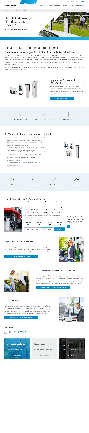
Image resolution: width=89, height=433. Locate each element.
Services (65, 5)
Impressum (39, 219)
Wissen (71, 5)
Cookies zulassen (59, 229)
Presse (67, 1)
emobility (6, 10)
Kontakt (72, 1)
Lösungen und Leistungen (54, 5)
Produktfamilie (6, 38)
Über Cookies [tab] (59, 201)
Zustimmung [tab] (30, 201)
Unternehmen (78, 5)
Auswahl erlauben (47, 229)
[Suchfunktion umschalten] (84, 5)
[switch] (39, 224)
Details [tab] (44, 201)
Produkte (42, 5)
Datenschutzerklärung (30, 219)
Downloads (21, 38)
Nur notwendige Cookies (32, 229)
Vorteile (12, 38)
